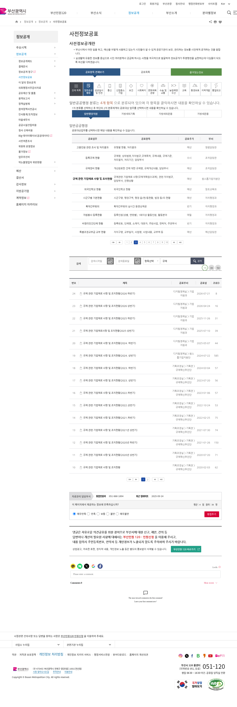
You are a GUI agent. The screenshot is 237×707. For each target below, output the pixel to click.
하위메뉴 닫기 (54, 54)
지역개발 (206, 90)
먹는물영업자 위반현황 (30, 162)
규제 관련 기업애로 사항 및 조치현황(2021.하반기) (109, 417)
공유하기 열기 (210, 21)
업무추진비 (24, 157)
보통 (103, 514)
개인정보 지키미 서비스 (79, 654)
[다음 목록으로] (174, 242)
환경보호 (195, 90)
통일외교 (216, 90)
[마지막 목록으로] (180, 242)
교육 (184, 90)
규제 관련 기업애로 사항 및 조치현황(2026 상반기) (109, 305)
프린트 (215, 21)
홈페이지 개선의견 (138, 654)
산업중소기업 (120, 91)
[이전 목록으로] (120, 242)
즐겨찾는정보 (196, 72)
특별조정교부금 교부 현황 (92, 232)
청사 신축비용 (26, 130)
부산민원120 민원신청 (72, 636)
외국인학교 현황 (92, 189)
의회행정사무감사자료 (30, 88)
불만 (112, 514)
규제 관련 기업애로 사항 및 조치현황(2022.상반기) (109, 405)
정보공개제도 (25, 61)
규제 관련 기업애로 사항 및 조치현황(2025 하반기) (109, 318)
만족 (93, 514)
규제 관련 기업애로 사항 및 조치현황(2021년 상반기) (110, 430)
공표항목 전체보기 (94, 72)
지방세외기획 (128, 113)
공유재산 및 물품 (27, 93)
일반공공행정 (88, 91)
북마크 (220, 21)
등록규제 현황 (92, 157)
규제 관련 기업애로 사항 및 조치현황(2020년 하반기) (110, 442)
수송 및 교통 (163, 91)
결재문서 (23, 66)
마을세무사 (24, 119)
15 (204, 267)
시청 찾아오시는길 (41, 671)
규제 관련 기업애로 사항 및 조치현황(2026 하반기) (109, 293)
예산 (18, 171)
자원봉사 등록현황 (92, 215)
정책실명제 (24, 103)
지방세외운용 (165, 113)
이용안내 (68, 671)
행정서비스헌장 (102, 654)
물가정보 (23, 151)
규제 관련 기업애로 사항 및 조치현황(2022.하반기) (109, 392)
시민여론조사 (25, 141)
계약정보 (21, 198)
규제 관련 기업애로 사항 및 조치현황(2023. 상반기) (109, 380)
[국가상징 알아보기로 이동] (188, 684)
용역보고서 (24, 98)
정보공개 (28, 21)
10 (167, 242)
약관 (14, 654)
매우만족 (81, 514)
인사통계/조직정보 (28, 114)
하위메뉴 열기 (54, 47)
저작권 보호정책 (28, 654)
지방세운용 (203, 113)
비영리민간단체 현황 (92, 223)
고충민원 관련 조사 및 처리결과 (93, 147)
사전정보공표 (60, 21)
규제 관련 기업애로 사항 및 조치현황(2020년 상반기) (110, 454)
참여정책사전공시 (28, 109)
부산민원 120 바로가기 (184, 549)
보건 (131, 90)
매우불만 (124, 514)
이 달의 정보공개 (27, 82)
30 (211, 267)
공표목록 (145, 72)
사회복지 (142, 90)
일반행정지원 (91, 113)
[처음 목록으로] (113, 242)
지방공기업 (22, 191)
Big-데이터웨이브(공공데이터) (34, 135)
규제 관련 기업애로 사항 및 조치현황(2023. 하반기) (109, 368)
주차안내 (57, 671)
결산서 (20, 177)
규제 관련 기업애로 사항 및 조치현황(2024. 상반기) (109, 355)
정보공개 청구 (26, 72)
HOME (17, 21)
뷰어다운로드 (119, 654)
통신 (110, 90)
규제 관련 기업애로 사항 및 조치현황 (101, 467)
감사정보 (21, 184)
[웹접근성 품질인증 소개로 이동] (216, 684)
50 (218, 267)
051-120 (214, 666)
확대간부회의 (92, 206)
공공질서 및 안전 (99, 91)
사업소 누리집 (22, 645)
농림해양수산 (173, 91)
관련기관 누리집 (75, 645)
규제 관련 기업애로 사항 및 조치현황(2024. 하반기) (109, 343)
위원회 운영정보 (27, 146)
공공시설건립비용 (28, 125)
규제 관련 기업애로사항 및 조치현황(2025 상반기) (108, 330)
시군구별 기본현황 (92, 197)
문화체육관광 (152, 91)
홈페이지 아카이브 (27, 204)
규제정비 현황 (92, 168)
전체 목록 (76, 90)
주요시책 (21, 47)
